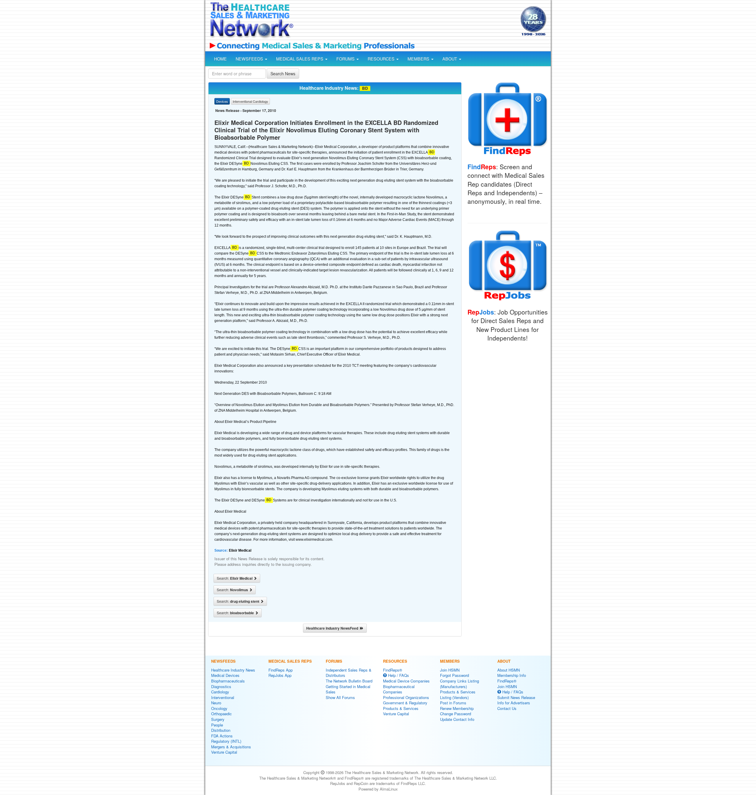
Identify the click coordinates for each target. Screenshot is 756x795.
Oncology (219, 708)
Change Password (455, 713)
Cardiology (220, 692)
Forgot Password (454, 675)
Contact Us (507, 708)
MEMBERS (419, 59)
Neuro (216, 703)
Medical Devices (225, 675)
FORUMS (346, 59)
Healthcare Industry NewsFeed (333, 628)
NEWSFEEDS (250, 59)
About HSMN (508, 670)
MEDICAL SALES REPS (300, 59)
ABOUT (450, 59)
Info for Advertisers (513, 703)
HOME (220, 59)
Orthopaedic (221, 713)
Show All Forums (340, 697)
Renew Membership (457, 708)
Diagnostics (221, 686)
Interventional (222, 697)
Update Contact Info (457, 719)
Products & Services (400, 708)
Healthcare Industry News (233, 670)
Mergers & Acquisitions (231, 747)
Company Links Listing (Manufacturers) (459, 683)
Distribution (220, 730)
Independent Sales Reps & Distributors (349, 672)
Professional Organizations (406, 697)
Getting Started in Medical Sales (348, 689)
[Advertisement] (406, 21)
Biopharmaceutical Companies (399, 689)
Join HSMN (450, 670)
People (217, 725)
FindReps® (392, 670)
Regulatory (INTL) (226, 741)
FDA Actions (222, 736)
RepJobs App (279, 675)
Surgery (217, 719)
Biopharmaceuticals (228, 681)
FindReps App (280, 670)
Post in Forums (453, 703)
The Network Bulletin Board (349, 681)
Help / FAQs (398, 675)
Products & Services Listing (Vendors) (457, 694)
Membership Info (511, 675)
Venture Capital (224, 752)
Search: (235, 578)
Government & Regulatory (405, 703)
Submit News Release (516, 697)
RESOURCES (382, 59)
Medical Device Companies (406, 681)
